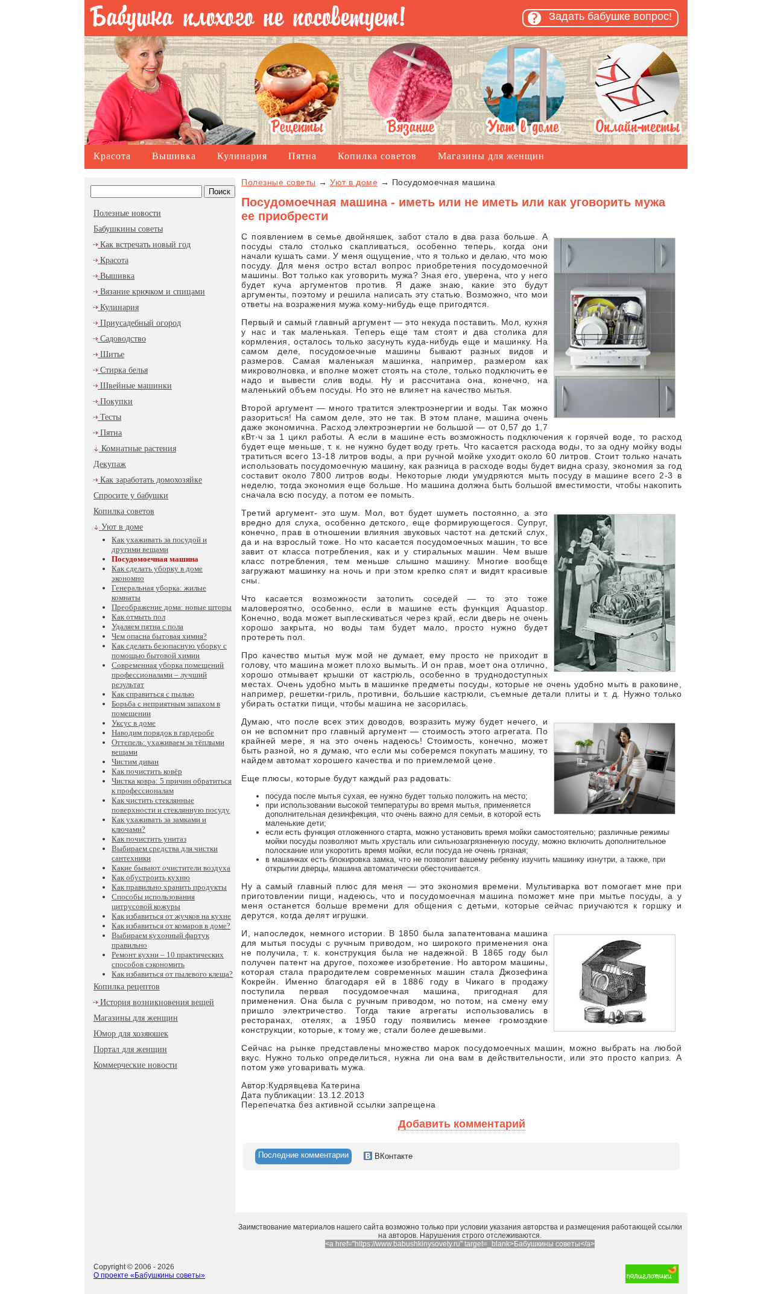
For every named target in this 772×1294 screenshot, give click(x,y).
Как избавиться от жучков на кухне (171, 916)
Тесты (109, 417)
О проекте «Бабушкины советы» (149, 1275)
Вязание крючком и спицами (151, 291)
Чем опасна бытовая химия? (159, 636)
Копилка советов (377, 156)
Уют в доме (121, 526)
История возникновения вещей (156, 1002)
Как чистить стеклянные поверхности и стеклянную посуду (171, 805)
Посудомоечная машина (155, 558)
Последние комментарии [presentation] (303, 1154)
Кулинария (242, 156)
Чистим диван (135, 761)
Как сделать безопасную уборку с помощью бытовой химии (169, 650)
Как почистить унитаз (149, 838)
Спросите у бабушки (130, 495)
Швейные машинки (135, 385)
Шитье (111, 354)
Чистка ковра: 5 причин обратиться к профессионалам (172, 785)
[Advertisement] (159, 1154)
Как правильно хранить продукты (169, 887)
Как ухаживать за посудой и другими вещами (159, 544)
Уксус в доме (134, 723)
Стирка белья (123, 370)
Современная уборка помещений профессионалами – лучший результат (168, 675)
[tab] (303, 1156)
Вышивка (174, 156)
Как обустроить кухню (151, 877)
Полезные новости (127, 213)
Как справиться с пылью (153, 694)
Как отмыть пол (138, 616)
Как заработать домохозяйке (150, 479)
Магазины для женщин (491, 156)
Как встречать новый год (144, 244)
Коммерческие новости (135, 1065)
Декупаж (109, 464)
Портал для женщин (130, 1049)
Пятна (302, 156)
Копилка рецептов (126, 986)
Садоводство (122, 338)
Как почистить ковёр (147, 771)
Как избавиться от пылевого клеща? (172, 973)
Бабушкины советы (128, 228)
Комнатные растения (137, 448)
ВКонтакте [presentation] (392, 1156)
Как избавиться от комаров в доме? (171, 925)
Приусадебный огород (139, 323)
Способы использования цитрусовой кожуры (153, 901)
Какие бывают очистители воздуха (171, 867)
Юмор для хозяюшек (130, 1033)
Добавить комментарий (461, 1124)
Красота (112, 156)
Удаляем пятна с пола (147, 626)
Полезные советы (278, 182)
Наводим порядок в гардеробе (163, 732)
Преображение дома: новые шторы (172, 607)
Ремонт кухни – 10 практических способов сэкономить (168, 959)
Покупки (115, 401)
